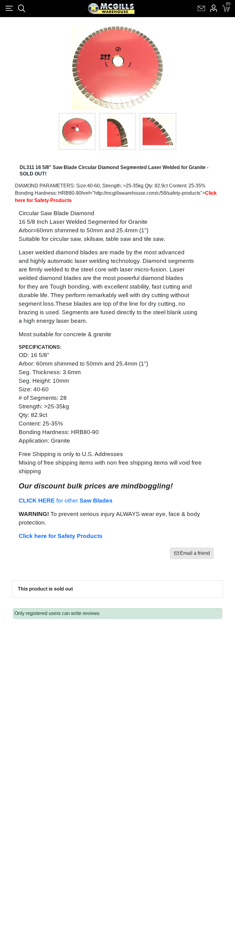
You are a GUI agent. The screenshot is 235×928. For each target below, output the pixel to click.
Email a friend (195, 553)
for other (66, 500)
